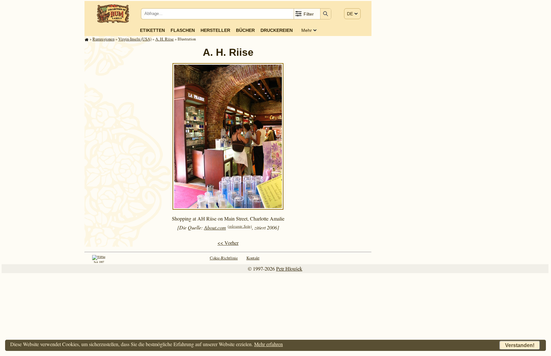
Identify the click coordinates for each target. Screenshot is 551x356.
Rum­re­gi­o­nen (103, 39)
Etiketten (152, 30)
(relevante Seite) (240, 226)
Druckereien (277, 30)
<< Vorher (228, 242)
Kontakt (253, 258)
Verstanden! (519, 345)
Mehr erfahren (268, 344)
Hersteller (215, 30)
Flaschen (183, 30)
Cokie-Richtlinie (224, 258)
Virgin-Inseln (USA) (134, 39)
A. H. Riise (164, 39)
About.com (215, 227)
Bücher (245, 30)
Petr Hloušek (289, 268)
